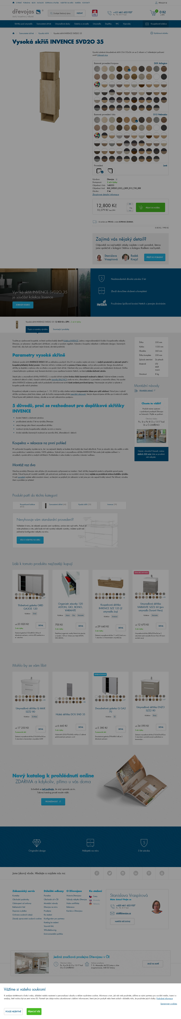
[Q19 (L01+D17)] (164, 84)
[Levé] (99, 171)
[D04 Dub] (104, 69)
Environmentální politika (53, 934)
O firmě (19, 3)
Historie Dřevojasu (74, 895)
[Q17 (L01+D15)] (156, 84)
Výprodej (127, 23)
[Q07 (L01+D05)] (134, 84)
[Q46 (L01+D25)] (149, 92)
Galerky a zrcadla (81, 23)
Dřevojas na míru (51, 907)
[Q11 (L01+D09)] (149, 84)
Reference (70, 907)
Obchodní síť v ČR (51, 899)
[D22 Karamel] (97, 77)
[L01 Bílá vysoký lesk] (156, 77)
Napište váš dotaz (122, 921)
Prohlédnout (51, 801)
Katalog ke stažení (51, 922)
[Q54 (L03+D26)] (142, 108)
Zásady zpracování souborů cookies (27, 918)
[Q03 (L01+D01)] (112, 84)
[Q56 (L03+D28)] (156, 108)
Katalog (40, 3)
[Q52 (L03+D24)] (127, 108)
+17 (44, 598)
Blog (34, 3)
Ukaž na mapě (153, 964)
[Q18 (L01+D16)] (104, 92)
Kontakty (86, 3)
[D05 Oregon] (112, 69)
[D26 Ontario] (127, 77)
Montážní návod (146, 390)
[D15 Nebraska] (134, 69)
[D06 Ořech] (119, 69)
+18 (84, 702)
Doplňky (108, 23)
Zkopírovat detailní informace (105, 194)
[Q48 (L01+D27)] (164, 92)
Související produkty (61, 329)
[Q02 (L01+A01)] (104, 84)
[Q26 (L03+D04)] (127, 100)
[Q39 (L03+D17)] (164, 100)
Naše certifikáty (73, 903)
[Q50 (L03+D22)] (112, 108)
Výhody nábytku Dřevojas (77, 899)
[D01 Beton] (97, 69)
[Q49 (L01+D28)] (97, 100)
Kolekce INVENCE (70, 340)
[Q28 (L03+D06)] (134, 100)
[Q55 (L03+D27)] (149, 108)
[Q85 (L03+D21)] (104, 108)
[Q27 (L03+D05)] (112, 92)
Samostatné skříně (44, 23)
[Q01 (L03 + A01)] (104, 100)
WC (117, 23)
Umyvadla (97, 23)
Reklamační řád (18, 907)
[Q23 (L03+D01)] (112, 100)
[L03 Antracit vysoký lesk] (164, 77)
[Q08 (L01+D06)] (142, 84)
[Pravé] (110, 171)
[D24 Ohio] (112, 77)
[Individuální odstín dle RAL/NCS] (97, 84)
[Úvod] (13, 33)
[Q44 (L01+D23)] (134, 92)
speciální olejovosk (78, 394)
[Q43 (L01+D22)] (127, 92)
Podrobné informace (164, 998)
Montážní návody (51, 903)
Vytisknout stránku (161, 33)
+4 (124, 598)
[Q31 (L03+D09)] (142, 100)
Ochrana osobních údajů (22, 914)
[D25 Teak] (119, 77)
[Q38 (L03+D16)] (156, 100)
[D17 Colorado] (149, 69)
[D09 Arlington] (127, 69)
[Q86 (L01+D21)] (119, 92)
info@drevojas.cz (123, 913)
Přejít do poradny (155, 257)
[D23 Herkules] (104, 77)
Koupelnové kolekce (159, 23)
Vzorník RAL (49, 926)
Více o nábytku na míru (30, 540)
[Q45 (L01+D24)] (142, 92)
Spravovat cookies (168, 1003)
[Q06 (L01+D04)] (127, 84)
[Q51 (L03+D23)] (119, 108)
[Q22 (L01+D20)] (97, 92)
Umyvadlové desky (62, 23)
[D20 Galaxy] (156, 69)
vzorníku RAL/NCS (59, 379)
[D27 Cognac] (134, 77)
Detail (40, 625)
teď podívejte (48, 789)
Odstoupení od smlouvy (21, 903)
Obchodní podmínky (20, 899)
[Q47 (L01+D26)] (156, 92)
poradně (21, 477)
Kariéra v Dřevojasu (74, 911)
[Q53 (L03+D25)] (134, 108)
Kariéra (78, 3)
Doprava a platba (52, 3)
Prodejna (47, 911)
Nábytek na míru (66, 3)
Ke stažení (48, 914)
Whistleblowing (50, 930)
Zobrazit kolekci (23, 305)
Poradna (26, 3)
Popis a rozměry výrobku (38, 329)
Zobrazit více (102, 55)
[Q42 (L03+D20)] (97, 108)
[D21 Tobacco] (164, 69)
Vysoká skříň (43, 33)
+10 (164, 597)
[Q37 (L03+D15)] (149, 100)
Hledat (80, 13)
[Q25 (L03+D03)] (119, 100)
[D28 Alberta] (142, 77)
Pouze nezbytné (13, 1011)
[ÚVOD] (13, 3)
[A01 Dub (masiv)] (149, 77)
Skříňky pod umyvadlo (23, 23)
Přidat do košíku (153, 208)
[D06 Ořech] (119, 120)
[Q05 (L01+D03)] (119, 84)
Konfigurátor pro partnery (54, 918)
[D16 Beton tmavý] (142, 69)
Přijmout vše (34, 1011)
